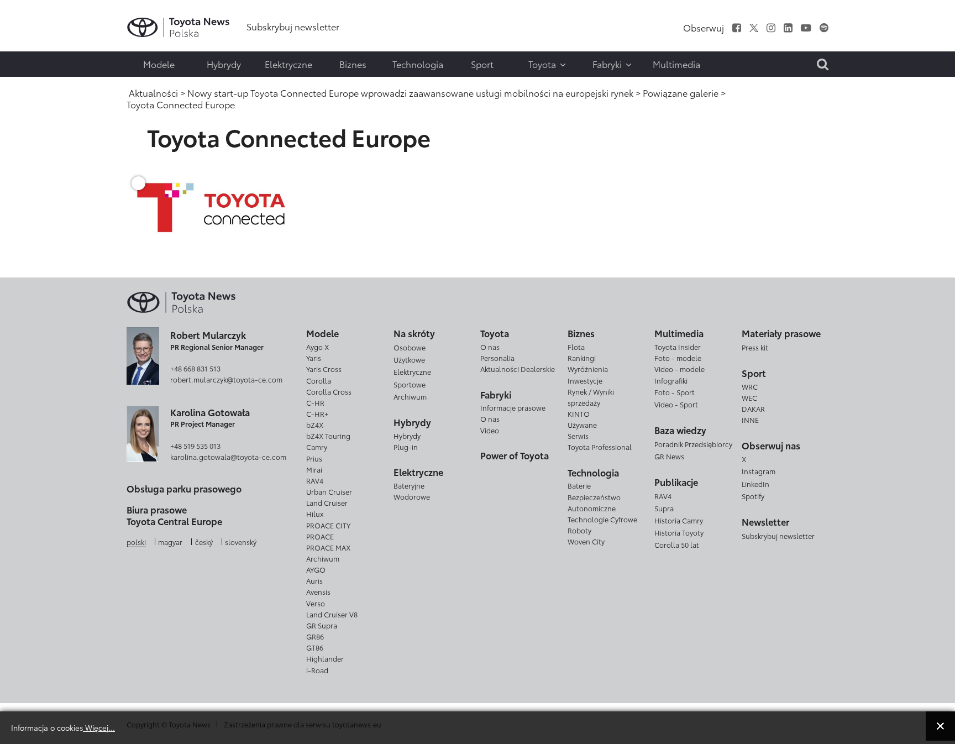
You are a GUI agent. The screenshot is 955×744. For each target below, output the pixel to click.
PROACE (320, 536)
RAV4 (314, 480)
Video (489, 430)
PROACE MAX (328, 547)
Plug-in (405, 447)
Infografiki (671, 380)
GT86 (314, 647)
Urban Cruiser (329, 491)
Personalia (497, 358)
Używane (582, 424)
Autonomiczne (592, 508)
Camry (316, 447)
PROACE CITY (328, 525)
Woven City (586, 541)
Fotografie (31, 42)
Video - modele (679, 369)
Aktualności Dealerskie (517, 369)
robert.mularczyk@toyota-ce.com (226, 379)
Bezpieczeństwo (594, 497)
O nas (490, 347)
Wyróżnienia (588, 369)
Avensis (318, 591)
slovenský (240, 542)
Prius (314, 458)
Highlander (325, 658)
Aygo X (317, 347)
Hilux (314, 513)
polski (136, 542)
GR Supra (321, 625)
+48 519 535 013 (195, 445)
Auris (314, 580)
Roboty (579, 530)
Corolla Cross (328, 391)
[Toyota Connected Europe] (211, 206)
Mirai (314, 469)
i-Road (317, 670)
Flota (576, 347)
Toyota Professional (600, 447)
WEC (749, 397)
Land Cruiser (327, 502)
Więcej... (99, 727)
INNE (750, 420)
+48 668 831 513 (195, 368)
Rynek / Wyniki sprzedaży (591, 396)
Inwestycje (585, 380)
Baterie (579, 485)
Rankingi (582, 358)
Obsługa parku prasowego (184, 488)
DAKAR (753, 408)
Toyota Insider (677, 347)
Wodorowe (411, 496)
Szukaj (33, 87)
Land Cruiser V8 (332, 614)
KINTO (579, 413)
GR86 (315, 636)
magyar (170, 542)
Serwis (578, 436)
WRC (750, 386)
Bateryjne (408, 485)
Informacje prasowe (512, 407)
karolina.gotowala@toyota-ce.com (228, 457)
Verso (315, 603)
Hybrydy (407, 436)
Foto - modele (677, 358)
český (204, 542)
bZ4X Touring (328, 436)
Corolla (318, 380)
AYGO (316, 569)
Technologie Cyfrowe (602, 519)
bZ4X (314, 424)
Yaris (313, 358)
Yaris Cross (324, 369)
